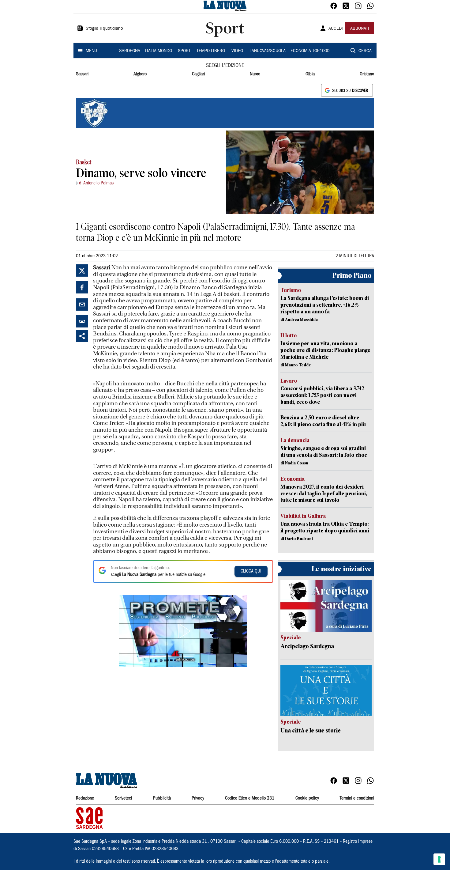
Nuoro (255, 74)
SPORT (184, 51)
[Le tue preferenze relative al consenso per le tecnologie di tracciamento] (439, 859)
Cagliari (198, 74)
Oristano (367, 74)
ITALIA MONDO (158, 51)
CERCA (365, 51)
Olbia (310, 74)
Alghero (140, 74)
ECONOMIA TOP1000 (310, 51)
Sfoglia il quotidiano (104, 29)
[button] (183, 631)
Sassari (82, 74)
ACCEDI (335, 29)
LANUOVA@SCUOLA (267, 51)
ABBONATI (359, 29)
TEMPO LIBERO (211, 51)
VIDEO (237, 51)
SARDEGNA (129, 51)
